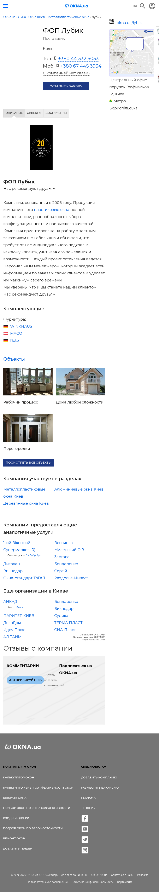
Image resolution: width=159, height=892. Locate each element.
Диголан (11, 564)
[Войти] (152, 6)
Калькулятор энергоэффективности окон (38, 787)
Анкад (20, 607)
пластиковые (46, 209)
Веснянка (63, 543)
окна (64, 209)
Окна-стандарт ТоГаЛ (24, 578)
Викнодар (13, 571)
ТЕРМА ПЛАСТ (68, 623)
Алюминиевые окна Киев (79, 489)
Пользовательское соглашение (47, 882)
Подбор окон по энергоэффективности (36, 808)
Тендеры (88, 808)
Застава (62, 557)
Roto (14, 340)
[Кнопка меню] (5, 6)
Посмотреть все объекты (28, 462)
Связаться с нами (122, 874)
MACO (16, 333)
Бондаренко (66, 564)
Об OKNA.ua (99, 874)
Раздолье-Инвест (71, 578)
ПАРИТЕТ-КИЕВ (18, 615)
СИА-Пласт (65, 630)
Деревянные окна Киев (26, 503)
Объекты (14, 359)
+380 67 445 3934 (80, 66)
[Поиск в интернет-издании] (142, 6)
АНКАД (10, 601)
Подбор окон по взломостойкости (33, 828)
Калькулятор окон (18, 777)
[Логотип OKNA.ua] (76, 6)
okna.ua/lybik (129, 23)
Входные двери (16, 818)
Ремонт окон (14, 838)
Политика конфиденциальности (92, 882)
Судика (61, 615)
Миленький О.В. (69, 550)
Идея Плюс (14, 630)
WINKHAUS (21, 326)
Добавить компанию (99, 777)
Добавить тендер (17, 848)
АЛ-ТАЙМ (12, 637)
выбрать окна (14, 797)
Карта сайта (124, 882)
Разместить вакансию (100, 787)
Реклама (88, 797)
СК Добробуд (33, 555)
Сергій (60, 571)
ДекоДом (12, 623)
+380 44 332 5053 (78, 58)
